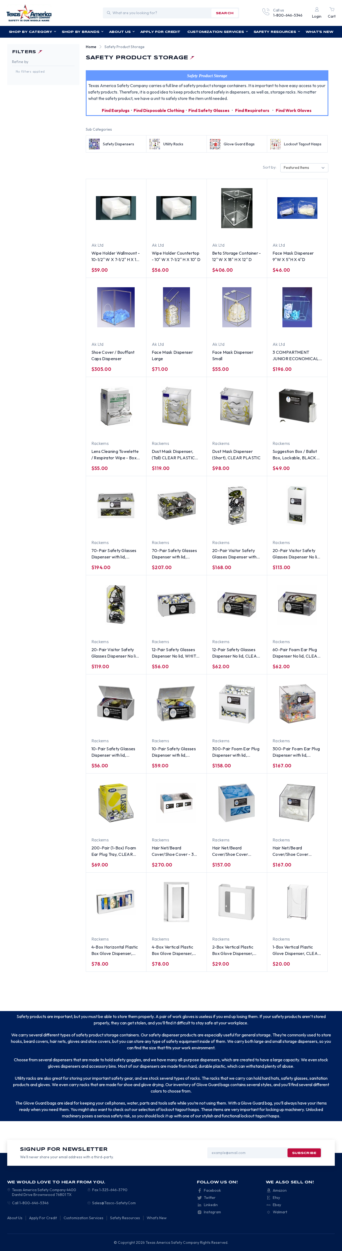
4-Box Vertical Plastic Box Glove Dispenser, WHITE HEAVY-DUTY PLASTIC (173, 950)
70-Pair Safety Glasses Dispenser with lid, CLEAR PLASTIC (174, 554)
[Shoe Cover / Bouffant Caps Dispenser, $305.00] (116, 307)
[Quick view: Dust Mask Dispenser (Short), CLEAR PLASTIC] (251, 430)
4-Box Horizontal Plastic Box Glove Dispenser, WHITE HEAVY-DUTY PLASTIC (114, 950)
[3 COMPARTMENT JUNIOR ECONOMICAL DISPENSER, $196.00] (297, 307)
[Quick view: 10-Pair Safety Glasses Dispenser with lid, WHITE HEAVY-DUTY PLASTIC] (130, 728)
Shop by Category (30, 31)
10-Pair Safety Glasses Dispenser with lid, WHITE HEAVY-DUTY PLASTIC (113, 752)
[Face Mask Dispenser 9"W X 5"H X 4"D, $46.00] (297, 208)
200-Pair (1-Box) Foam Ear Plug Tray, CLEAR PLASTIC (113, 851)
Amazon (280, 1190)
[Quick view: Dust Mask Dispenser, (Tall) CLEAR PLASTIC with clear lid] (191, 430)
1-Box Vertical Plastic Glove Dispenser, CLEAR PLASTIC (296, 950)
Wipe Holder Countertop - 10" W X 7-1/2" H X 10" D (176, 256)
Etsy (276, 1197)
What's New (319, 31)
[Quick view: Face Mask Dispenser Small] (251, 331)
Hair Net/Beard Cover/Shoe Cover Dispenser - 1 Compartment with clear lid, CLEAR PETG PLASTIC (296, 851)
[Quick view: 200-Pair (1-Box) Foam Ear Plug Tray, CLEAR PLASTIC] (130, 827)
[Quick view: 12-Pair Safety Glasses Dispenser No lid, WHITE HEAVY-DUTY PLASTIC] (191, 628)
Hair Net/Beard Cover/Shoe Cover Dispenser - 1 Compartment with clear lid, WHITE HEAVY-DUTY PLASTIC (236, 851)
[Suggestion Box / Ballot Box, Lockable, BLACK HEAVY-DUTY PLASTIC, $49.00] (297, 406)
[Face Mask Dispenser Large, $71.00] (176, 307)
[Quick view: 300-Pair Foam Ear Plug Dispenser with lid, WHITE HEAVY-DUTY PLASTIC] (251, 728)
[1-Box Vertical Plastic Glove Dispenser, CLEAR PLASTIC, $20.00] (297, 902)
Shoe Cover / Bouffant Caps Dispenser (113, 355)
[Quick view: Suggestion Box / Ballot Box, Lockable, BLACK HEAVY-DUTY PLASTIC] (312, 430)
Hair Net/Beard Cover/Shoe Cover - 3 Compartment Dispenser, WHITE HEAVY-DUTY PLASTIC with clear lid (176, 851)
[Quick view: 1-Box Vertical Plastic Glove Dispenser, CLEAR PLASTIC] (312, 926)
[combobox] (304, 167)
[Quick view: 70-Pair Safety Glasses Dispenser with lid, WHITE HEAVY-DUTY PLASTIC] (130, 529)
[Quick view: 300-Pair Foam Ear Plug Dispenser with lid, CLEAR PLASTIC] (312, 728)
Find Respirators (252, 110)
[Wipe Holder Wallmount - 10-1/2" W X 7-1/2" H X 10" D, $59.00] (116, 208)
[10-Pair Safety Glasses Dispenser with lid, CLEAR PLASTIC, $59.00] (176, 703)
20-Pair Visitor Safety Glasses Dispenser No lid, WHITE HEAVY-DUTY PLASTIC (297, 554)
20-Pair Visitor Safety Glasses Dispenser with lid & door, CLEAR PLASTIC (234, 554)
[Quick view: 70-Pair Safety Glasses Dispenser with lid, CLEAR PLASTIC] (191, 529)
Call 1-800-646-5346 (30, 1203)
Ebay (277, 1204)
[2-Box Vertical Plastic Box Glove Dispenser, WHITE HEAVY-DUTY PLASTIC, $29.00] (236, 902)
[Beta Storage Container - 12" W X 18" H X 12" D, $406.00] (236, 208)
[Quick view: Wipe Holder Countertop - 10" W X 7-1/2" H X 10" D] (191, 232)
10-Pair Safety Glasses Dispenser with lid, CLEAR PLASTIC (174, 752)
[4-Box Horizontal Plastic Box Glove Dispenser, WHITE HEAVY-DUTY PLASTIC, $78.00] (116, 902)
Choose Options (106, 232)
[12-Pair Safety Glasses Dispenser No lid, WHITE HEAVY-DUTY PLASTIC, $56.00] (176, 604)
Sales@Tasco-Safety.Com (114, 1203)
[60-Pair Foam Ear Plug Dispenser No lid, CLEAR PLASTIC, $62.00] (297, 604)
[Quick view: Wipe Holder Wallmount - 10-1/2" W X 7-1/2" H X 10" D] (130, 232)
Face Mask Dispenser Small (232, 355)
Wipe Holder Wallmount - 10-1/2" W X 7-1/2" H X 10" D (116, 256)
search (225, 13)
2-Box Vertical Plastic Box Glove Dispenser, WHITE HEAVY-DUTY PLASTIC (233, 950)
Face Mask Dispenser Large (172, 355)
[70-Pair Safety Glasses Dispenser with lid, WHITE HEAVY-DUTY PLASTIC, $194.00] (116, 505)
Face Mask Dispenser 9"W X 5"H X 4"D (293, 256)
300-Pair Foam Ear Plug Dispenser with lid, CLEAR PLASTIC (296, 752)
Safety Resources (275, 31)
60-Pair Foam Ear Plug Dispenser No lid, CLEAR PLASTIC (296, 653)
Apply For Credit (160, 31)
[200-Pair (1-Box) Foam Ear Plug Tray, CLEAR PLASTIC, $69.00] (116, 803)
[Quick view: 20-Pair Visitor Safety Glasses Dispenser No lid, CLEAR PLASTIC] (130, 628)
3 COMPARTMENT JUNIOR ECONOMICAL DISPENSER (295, 355)
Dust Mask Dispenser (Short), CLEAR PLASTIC (236, 454)
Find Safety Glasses (209, 110)
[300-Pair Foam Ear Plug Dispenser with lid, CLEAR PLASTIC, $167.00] (297, 703)
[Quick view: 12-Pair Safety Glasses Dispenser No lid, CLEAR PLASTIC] (251, 628)
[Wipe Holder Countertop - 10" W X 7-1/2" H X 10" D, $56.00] (176, 208)
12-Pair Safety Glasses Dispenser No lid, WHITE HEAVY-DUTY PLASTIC (175, 653)
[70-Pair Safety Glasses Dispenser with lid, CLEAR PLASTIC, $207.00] (176, 505)
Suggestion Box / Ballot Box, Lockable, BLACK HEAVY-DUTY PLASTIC (296, 455)
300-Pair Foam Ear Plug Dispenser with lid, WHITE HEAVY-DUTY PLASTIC (235, 752)
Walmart (280, 1212)
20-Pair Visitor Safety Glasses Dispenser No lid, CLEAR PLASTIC (115, 653)
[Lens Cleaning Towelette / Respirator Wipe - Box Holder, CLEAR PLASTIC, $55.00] (116, 406)
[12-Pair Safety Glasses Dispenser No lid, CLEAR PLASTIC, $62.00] (236, 604)
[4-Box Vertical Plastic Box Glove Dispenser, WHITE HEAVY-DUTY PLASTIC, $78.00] (176, 902)
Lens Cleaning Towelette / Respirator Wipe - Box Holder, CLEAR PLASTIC (115, 455)
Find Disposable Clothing (159, 110)
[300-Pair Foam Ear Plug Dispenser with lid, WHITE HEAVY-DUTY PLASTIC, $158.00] (236, 703)
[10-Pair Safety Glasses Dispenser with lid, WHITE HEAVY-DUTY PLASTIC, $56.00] (116, 703)
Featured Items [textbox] (296, 167)
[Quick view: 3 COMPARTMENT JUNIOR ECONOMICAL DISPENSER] (312, 331)
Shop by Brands (80, 31)
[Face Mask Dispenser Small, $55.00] (236, 307)
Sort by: (269, 167)
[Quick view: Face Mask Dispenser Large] (191, 331)
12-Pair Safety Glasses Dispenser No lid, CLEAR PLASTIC (235, 653)
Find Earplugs (116, 110)
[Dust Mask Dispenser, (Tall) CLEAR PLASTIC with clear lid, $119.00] (176, 406)
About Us (120, 31)
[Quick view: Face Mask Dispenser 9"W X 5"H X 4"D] (312, 232)
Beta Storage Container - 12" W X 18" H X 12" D (236, 256)
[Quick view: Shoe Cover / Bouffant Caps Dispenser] (130, 331)
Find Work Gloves (294, 110)
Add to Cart (227, 232)
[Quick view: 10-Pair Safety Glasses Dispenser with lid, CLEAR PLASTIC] (191, 728)
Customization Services (215, 31)
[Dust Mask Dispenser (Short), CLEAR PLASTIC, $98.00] (236, 406)
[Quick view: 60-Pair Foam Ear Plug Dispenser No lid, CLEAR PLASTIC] (312, 628)
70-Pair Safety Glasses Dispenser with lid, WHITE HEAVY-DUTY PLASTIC (114, 554)
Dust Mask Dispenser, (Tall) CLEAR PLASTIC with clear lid (173, 455)
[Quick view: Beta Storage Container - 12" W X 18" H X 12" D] (251, 232)
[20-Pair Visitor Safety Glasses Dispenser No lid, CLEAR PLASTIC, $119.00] (116, 604)
